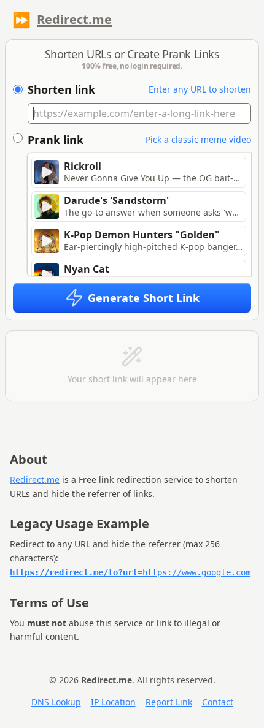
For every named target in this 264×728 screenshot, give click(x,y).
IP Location (113, 702)
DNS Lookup (56, 702)
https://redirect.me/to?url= (130, 572)
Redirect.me (74, 19)
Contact (217, 702)
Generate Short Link (144, 297)
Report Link (169, 702)
